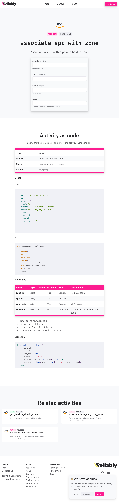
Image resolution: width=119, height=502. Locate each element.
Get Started (110, 4)
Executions (31, 486)
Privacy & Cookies (11, 479)
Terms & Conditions (11, 476)
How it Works (56, 471)
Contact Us (7, 471)
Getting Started (57, 467)
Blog (4, 467)
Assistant (30, 467)
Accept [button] (100, 494)
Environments (32, 480)
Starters (30, 474)
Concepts (61, 4)
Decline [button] (75, 494)
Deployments (32, 477)
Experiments (32, 483)
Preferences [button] (87, 494)
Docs (74, 4)
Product (47, 4)
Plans (28, 471)
